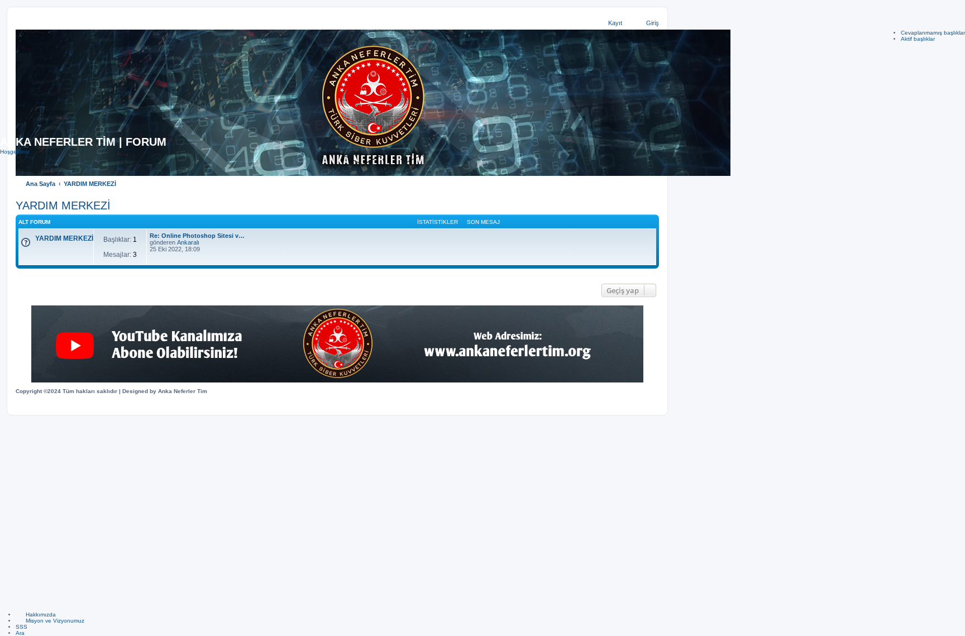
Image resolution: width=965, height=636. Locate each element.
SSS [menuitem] (21, 627)
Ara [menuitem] (20, 633)
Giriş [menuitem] (652, 23)
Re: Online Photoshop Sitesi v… (197, 235)
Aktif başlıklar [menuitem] (918, 39)
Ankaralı (188, 242)
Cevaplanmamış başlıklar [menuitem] (933, 33)
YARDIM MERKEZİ (64, 238)
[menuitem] (36, 614)
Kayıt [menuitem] (615, 23)
